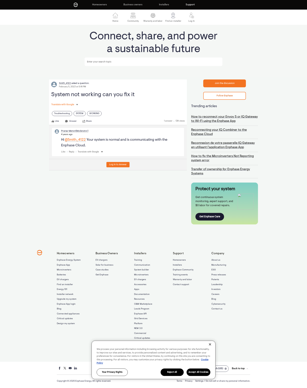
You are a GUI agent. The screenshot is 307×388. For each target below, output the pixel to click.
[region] (153, 359)
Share (89, 121)
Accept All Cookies (198, 372)
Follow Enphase (225, 96)
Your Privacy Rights (112, 372)
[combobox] (153, 61)
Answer (73, 121)
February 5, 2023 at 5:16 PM (72, 87)
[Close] (210, 344)
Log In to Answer (118, 164)
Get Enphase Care (209, 216)
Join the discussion (225, 83)
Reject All (172, 372)
